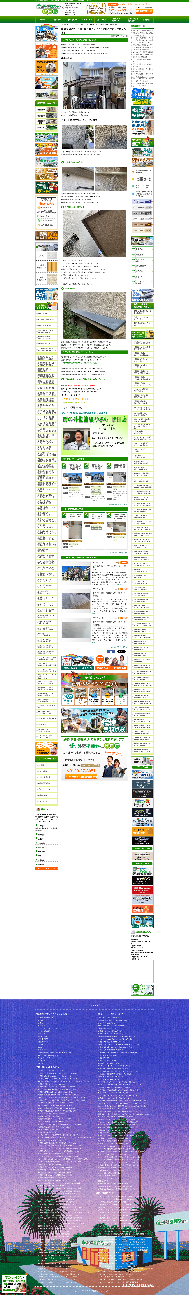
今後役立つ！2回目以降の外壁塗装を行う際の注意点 (114, 1074)
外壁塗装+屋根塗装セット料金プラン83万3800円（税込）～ (116, 1036)
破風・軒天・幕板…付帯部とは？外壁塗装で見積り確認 (115, 1117)
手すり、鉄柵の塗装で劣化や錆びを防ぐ (45, 622)
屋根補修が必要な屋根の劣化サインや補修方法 (46, 556)
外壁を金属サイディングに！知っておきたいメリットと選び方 (117, 1095)
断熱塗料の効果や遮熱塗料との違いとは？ (142, 630)
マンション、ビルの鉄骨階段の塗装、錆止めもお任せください (117, 1146)
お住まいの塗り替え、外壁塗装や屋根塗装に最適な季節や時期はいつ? (60, 1148)
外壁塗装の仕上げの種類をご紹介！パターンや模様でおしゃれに (58, 1282)
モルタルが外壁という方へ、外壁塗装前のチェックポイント (116, 1277)
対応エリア (41, 1047)
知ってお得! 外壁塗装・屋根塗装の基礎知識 (51, 1113)
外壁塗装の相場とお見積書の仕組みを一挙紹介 (112, 1042)
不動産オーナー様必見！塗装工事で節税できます (142, 498)
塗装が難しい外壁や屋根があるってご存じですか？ (142, 534)
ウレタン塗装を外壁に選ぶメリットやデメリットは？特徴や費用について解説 (122, 1244)
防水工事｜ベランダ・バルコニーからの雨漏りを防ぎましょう (117, 1082)
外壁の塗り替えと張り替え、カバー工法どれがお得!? (142, 426)
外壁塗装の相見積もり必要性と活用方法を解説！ (142, 372)
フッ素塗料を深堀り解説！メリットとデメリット (142, 714)
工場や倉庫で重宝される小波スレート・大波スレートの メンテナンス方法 (61, 1210)
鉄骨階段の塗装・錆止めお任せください (46, 616)
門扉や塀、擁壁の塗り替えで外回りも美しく (112, 1076)
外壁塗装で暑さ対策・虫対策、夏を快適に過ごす (113, 1184)
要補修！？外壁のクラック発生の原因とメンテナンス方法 (56, 1153)
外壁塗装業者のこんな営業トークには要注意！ (142, 522)
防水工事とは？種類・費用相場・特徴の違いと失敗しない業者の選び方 (60, 1218)
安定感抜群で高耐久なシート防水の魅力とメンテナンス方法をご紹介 (59, 1226)
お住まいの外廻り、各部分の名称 (48, 1129)
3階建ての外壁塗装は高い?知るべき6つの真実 (143, 420)
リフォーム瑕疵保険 (44, 1031)
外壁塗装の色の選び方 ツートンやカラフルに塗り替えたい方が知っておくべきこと (63, 1081)
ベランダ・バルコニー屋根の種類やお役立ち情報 (47, 658)
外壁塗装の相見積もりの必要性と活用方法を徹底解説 (54, 1172)
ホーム (42, 20)
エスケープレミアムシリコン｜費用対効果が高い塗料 (114, 1212)
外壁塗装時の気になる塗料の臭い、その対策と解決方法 (55, 1105)
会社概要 (146, 20)
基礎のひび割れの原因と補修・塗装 (140, 654)
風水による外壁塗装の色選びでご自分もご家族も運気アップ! (57, 1089)
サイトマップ (42, 801)
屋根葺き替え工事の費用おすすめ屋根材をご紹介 (46, 376)
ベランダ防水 (46, 127)
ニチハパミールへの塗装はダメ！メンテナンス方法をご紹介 (56, 1236)
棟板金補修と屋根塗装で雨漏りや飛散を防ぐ (46, 652)
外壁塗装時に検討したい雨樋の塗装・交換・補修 (46, 538)
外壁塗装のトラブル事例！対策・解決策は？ (142, 660)
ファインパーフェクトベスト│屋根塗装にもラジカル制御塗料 (117, 1199)
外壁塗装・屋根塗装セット (46, 121)
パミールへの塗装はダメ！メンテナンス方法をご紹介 (142, 624)
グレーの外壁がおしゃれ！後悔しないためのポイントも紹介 (56, 1261)
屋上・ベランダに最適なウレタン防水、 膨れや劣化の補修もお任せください (61, 1223)
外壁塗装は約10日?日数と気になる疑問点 (141, 402)
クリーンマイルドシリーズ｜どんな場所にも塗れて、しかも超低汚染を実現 (121, 1234)
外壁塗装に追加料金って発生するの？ (140, 366)
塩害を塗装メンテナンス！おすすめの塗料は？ (47, 694)
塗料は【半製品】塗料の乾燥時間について (46, 700)
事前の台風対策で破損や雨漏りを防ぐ (140, 642)
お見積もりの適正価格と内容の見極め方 (142, 390)
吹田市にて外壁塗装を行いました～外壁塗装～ (142, 65)
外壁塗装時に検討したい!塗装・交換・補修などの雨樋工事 (116, 1133)
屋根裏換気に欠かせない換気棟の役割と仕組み (46, 688)
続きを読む (120, 584)
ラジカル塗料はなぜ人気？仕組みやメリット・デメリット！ (56, 1279)
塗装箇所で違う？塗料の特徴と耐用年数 (141, 462)
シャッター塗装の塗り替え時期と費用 (44, 640)
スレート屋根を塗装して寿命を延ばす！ (110, 1173)
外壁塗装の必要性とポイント (107, 1058)
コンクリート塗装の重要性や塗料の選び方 (45, 646)
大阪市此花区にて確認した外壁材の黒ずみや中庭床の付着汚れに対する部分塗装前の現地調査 (142, 47)
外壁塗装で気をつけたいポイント (46, 490)
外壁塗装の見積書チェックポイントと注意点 (142, 384)
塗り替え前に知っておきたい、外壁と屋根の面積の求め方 (56, 1199)
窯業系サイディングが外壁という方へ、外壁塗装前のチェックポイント (120, 1279)
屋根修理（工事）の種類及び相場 (44, 370)
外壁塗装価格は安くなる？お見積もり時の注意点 (47, 364)
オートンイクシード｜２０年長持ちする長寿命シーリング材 (116, 1236)
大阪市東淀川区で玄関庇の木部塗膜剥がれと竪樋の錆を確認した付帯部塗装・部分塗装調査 (142, 54)
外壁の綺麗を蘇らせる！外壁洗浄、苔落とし (142, 600)
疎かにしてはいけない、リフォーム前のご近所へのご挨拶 (56, 1103)
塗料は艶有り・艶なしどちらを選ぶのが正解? (141, 552)
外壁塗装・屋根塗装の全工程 (107, 1028)
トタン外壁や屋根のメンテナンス (44, 586)
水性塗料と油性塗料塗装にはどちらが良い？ (142, 558)
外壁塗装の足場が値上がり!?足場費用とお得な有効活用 (115, 1186)
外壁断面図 (42, 724)
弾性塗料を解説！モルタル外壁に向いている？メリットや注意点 (58, 1277)
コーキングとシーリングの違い (47, 706)
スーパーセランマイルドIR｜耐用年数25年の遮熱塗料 (115, 1204)
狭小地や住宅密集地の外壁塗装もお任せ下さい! (46, 574)
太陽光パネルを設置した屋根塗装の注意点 (142, 612)
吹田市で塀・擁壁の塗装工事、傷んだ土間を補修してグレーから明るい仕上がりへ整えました (142, 40)
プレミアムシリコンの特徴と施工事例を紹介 (141, 732)
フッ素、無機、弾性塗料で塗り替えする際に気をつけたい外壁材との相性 (60, 1207)
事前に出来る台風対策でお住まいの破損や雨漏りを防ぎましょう (58, 1242)
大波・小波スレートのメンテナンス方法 (45, 736)
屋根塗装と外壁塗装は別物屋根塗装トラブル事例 (47, 484)
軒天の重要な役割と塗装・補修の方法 (44, 514)
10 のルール (41, 1034)
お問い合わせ (42, 795)
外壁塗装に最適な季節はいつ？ (46, 406)
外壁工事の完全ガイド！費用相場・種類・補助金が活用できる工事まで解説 (61, 1100)
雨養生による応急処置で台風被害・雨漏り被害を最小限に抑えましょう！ (60, 1244)
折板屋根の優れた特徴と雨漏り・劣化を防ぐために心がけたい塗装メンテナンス (123, 1100)
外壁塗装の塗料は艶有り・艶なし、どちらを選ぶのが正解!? (116, 1261)
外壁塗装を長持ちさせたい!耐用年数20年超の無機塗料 (143, 486)
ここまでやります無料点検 (131, 20)
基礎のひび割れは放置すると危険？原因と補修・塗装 (54, 1247)
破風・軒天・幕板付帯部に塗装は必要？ (45, 502)
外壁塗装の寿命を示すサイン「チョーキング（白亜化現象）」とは (58, 1151)
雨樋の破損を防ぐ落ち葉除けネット (44, 550)
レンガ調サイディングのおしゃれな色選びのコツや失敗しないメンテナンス (61, 1156)
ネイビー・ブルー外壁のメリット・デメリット (142, 678)
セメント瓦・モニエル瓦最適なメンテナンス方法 (46, 604)
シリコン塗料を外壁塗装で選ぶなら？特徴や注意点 (47, 424)
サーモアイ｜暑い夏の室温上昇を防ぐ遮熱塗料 (112, 1202)
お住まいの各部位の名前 (46, 388)
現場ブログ (41, 1023)
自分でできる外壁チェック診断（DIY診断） (51, 1121)
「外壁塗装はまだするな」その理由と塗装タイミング (47, 349)
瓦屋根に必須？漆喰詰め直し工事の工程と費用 (112, 1108)
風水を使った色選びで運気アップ (143, 172)
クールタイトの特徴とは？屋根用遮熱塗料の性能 (142, 738)
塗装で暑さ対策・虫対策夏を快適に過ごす (46, 436)
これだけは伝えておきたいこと (47, 1028)
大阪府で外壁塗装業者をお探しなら (49, 1055)
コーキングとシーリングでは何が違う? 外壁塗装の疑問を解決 (57, 1194)
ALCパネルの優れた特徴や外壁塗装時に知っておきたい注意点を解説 (59, 1196)
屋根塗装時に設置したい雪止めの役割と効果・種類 (47, 544)
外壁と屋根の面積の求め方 (47, 718)
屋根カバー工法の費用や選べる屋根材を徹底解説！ (114, 1068)
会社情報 (41, 1044)
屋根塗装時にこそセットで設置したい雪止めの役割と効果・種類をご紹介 (121, 1135)
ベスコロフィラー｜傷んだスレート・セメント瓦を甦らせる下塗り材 (119, 1207)
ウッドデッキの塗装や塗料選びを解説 (45, 628)
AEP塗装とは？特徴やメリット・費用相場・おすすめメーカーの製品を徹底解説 (123, 1250)
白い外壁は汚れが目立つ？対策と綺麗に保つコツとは (142, 696)
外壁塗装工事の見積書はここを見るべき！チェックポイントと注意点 (119, 1044)
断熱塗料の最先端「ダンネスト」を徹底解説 (142, 636)
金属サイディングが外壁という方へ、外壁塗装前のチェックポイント (119, 1282)
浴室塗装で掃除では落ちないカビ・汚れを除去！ (113, 1154)
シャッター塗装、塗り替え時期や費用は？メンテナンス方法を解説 (119, 1157)
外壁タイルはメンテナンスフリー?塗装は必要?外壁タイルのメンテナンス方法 (122, 1103)
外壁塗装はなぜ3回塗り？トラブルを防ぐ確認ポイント (55, 1170)
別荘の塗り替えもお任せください (142, 324)
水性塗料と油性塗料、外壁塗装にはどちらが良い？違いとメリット (119, 1263)
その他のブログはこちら (119, 647)
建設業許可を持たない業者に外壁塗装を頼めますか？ (54, 1052)
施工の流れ (101, 20)
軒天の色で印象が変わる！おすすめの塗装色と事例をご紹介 (116, 1125)
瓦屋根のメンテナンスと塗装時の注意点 (46, 598)
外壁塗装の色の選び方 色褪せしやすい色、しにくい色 (54, 1076)
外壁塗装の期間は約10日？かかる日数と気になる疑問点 (55, 1092)
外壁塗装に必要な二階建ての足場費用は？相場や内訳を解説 (116, 1189)
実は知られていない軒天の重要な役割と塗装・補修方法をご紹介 (118, 1122)
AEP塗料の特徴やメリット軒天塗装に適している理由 (143, 750)
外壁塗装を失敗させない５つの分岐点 (142, 360)
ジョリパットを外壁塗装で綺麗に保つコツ (142, 582)
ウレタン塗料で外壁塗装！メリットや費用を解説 (47, 418)
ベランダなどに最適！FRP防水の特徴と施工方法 (47, 670)
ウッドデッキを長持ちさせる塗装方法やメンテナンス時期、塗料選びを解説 (121, 1151)
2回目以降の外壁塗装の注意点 (140, 456)
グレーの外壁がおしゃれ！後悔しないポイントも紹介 (142, 684)
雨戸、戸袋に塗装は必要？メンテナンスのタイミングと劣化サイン (119, 1162)
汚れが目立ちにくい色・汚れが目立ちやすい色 (144, 179)
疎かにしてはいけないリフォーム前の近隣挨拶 (142, 408)
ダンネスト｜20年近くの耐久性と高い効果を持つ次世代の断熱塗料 (119, 1228)
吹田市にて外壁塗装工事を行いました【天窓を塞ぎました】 (142, 80)
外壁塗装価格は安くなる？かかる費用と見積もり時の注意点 (116, 1047)
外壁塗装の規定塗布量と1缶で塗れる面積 (142, 594)
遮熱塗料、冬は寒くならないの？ (108, 1253)
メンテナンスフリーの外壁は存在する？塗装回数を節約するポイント (59, 1135)
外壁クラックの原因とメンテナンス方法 (45, 448)
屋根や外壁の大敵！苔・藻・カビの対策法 (141, 606)
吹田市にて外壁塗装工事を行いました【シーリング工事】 (142, 85)
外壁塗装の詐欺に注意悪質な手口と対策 (141, 396)
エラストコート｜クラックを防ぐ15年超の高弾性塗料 (115, 1223)
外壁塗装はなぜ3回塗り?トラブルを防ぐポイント (46, 496)
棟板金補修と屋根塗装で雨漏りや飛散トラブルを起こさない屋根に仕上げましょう (63, 1212)
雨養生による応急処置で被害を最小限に (142, 648)
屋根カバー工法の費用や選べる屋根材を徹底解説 (46, 382)
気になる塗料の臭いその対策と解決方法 (140, 414)
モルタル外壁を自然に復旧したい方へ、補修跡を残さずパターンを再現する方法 (63, 1159)
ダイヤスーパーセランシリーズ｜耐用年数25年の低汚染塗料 (117, 1210)
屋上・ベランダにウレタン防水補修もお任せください (47, 676)
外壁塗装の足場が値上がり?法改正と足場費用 (143, 510)
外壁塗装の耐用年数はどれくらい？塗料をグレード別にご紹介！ (58, 1143)
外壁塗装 (46, 109)
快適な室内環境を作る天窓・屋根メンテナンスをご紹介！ (116, 1127)
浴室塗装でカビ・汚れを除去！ (44, 634)
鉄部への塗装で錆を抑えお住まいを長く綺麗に (46, 610)
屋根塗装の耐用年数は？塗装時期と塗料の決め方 (142, 666)
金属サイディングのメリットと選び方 (44, 580)
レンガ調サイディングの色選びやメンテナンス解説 (47, 454)
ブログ (70, 24)
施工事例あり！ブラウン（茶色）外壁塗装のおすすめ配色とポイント (59, 1271)
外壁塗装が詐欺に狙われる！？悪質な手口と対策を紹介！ (56, 1175)
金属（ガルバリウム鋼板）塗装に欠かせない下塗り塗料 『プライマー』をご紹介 (123, 1274)
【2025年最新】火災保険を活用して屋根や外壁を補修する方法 (117, 1052)
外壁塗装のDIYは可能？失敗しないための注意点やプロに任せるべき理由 (60, 1124)
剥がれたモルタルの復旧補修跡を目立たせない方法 (47, 460)
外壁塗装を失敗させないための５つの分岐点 (52, 1084)
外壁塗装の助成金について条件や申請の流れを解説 (114, 1087)
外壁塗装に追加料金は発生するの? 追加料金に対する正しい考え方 (118, 1090)
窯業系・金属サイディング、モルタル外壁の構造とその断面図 (57, 1202)
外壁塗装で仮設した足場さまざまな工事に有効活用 (142, 504)
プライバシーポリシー (45, 789)
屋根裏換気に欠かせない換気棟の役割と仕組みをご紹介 (55, 1228)
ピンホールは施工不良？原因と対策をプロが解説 (46, 466)
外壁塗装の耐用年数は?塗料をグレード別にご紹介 (47, 394)
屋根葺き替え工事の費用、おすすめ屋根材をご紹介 (114, 1066)
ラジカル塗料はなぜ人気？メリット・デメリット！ (142, 744)
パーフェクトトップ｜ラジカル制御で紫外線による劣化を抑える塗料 (119, 1196)
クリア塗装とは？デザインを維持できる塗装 (47, 430)
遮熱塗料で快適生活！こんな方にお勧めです (112, 1218)
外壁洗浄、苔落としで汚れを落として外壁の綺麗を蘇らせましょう (119, 1165)
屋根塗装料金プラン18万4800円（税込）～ (111, 1034)
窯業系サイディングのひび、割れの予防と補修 (142, 540)
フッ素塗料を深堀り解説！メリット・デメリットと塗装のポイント (58, 1274)
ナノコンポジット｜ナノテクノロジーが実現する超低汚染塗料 (117, 1220)
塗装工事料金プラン (116, 20)
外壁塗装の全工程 (44, 343)
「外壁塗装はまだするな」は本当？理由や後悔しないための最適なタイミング (62, 1097)
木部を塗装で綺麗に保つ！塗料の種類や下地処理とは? (143, 618)
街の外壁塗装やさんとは (45, 1017)
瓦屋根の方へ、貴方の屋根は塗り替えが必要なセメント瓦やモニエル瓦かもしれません (125, 1114)
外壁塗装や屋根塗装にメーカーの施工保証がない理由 (142, 492)
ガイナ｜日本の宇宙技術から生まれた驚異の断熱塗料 (114, 1231)
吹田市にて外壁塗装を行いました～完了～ (142, 60)
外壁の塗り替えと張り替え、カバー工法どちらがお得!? (55, 1127)
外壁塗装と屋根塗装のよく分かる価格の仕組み (112, 1020)
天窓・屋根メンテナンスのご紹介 (45, 526)
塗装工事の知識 (43, 313)
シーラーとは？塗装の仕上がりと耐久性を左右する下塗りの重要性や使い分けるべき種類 (125, 1269)
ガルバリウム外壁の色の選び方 (140, 450)
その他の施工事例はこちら (118, 504)
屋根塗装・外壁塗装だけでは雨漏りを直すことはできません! (57, 1111)
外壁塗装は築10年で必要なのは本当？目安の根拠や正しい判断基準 (59, 1095)
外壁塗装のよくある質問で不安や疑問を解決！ (142, 348)
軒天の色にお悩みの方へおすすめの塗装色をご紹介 (47, 520)
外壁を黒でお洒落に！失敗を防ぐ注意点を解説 (142, 690)
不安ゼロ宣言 (42, 1042)
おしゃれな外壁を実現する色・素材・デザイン (142, 672)
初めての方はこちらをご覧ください (109, 1017)
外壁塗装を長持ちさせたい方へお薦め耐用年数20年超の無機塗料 (118, 1266)
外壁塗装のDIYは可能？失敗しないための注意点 (142, 528)
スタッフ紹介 (42, 771)
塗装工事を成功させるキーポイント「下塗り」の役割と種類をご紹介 (119, 1271)
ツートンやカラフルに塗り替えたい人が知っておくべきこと (144, 194)
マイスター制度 (43, 1036)
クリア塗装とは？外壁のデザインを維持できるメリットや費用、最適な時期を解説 (123, 1247)
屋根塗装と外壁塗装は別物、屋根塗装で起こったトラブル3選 (57, 1180)
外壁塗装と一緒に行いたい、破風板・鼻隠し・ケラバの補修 (116, 1119)
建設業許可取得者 (44, 783)
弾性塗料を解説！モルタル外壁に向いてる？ (142, 720)
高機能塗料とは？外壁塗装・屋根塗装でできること (47, 478)
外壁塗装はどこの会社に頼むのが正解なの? (51, 1186)
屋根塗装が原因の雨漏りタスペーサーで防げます (46, 568)
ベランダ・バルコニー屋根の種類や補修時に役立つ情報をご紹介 (58, 1215)
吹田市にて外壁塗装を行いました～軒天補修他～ (142, 70)
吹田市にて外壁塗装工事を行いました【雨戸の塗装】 (142, 75)
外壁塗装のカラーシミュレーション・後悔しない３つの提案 (56, 1087)
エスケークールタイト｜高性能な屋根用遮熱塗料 (113, 1215)
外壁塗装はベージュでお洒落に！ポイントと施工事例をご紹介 (57, 1269)
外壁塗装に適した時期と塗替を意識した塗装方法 (46, 400)
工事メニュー (87, 20)
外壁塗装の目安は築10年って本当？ (44, 337)
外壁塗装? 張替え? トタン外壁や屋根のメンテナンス (114, 1098)
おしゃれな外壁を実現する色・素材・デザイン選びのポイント (57, 1255)
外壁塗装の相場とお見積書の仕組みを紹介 (142, 378)
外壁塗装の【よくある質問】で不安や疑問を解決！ (54, 1070)
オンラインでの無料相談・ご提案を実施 (142, 342)
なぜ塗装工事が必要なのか (47, 319)
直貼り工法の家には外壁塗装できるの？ (140, 546)
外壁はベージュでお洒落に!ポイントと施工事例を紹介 (143, 702)
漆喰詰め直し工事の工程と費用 (140, 576)
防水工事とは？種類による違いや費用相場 (47, 664)
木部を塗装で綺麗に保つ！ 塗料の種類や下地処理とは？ (55, 1234)
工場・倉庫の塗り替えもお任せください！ (142, 312)
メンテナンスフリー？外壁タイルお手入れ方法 (142, 564)
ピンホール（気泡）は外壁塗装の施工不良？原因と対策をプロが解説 (59, 1161)
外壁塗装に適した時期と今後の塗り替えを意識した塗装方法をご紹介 (59, 1145)
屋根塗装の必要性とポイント (107, 1060)
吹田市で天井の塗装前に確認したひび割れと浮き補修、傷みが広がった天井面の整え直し (142, 33)
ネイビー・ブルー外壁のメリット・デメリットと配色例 (55, 1258)
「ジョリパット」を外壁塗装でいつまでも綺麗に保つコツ (56, 1204)
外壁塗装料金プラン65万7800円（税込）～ (111, 1031)
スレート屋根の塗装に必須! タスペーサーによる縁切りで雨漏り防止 (59, 1183)
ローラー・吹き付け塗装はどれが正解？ (140, 588)
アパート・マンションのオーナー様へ (142, 318)
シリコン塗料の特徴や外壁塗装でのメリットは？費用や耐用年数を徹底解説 (121, 1239)
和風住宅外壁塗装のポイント (140, 570)
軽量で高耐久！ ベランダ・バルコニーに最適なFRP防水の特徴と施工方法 (61, 1220)
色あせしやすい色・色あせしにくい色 (142, 186)
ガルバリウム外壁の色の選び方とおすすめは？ (52, 1140)
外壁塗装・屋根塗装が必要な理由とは (49, 1116)
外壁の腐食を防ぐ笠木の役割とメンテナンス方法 (47, 532)
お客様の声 (72, 20)
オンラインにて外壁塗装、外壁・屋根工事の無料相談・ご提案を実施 (119, 1084)
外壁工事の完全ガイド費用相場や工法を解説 (45, 358)
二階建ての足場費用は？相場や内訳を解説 (142, 516)
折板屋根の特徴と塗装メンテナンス (44, 592)
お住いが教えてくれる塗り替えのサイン (45, 331)
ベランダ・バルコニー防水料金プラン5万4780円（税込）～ (116, 1039)
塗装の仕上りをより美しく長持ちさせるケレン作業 (47, 472)
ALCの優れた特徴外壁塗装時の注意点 (44, 712)
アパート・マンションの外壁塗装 (108, 1178)
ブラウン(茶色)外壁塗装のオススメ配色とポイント (142, 708)
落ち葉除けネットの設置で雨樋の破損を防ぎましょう (114, 1138)
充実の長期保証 (43, 1039)
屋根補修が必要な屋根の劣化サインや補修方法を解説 (114, 1141)
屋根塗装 (46, 115)
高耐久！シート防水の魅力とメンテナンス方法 (46, 682)
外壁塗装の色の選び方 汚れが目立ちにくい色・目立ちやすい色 (57, 1078)
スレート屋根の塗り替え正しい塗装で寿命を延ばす (47, 562)
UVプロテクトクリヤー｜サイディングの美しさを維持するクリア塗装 (119, 1226)
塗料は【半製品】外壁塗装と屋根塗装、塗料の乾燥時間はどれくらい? (60, 1188)
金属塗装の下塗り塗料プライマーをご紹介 (141, 474)
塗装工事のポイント (44, 325)
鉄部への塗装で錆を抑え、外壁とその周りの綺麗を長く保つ (116, 1143)
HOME (64, 24)
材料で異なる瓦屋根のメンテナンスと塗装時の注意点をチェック (118, 1111)
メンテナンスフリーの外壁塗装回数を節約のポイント (142, 438)
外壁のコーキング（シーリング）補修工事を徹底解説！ (115, 1092)
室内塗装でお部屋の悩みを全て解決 (109, 1079)
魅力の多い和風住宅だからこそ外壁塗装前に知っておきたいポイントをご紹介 (122, 1106)
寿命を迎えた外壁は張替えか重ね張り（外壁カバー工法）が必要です (119, 1071)
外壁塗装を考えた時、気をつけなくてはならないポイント (56, 1167)
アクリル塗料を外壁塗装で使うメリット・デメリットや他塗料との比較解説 (121, 1242)
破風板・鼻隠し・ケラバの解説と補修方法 (47, 508)
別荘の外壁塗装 (103, 1181)
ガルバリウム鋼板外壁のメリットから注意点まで (142, 444)
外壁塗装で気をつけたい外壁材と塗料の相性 (46, 730)
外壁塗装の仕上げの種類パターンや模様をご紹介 (142, 726)
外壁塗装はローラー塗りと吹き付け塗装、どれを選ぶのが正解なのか (59, 1191)
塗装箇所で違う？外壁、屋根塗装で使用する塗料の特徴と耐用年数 (119, 1255)
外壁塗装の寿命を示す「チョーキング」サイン (46, 442)
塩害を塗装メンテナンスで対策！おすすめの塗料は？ (54, 1231)
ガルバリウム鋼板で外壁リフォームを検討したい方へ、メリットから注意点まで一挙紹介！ (66, 1137)
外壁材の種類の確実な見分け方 (139, 432)
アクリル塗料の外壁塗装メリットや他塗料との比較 (47, 412)
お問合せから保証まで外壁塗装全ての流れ (111, 1025)
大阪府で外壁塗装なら (45, 777)
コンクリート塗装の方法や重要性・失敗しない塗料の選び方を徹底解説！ (121, 1159)
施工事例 (57, 20)
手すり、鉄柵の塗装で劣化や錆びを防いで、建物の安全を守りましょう (120, 1149)
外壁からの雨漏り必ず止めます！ (108, 1055)
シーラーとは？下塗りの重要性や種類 (141, 480)
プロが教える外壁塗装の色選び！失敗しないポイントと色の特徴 (58, 1073)
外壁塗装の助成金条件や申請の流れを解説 (142, 354)
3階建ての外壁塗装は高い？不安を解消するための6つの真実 (56, 1108)
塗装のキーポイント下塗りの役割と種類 (140, 468)
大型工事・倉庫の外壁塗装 (106, 1175)
